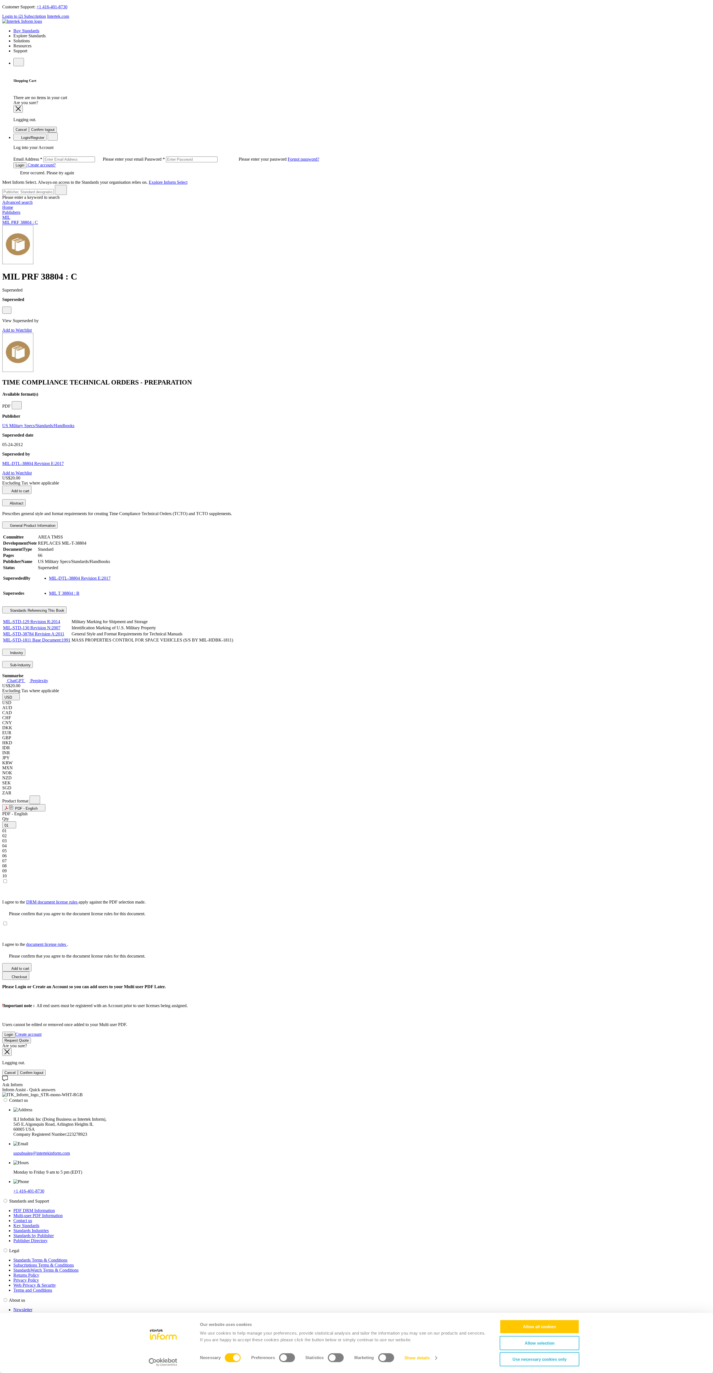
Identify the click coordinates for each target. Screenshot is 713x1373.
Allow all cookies (539, 1326)
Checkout (19, 977)
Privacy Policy (26, 1280)
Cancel (21, 130)
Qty (5, 818)
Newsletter (22, 1309)
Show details (417, 1357)
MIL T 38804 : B (64, 593)
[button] (11, 696)
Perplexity (38, 680)
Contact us (22, 1220)
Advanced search (17, 202)
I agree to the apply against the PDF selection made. (74, 902)
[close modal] (18, 109)
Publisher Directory (30, 1240)
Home (7, 207)
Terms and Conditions (32, 1290)
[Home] (22, 21)
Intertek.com (58, 16)
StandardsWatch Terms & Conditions (46, 1270)
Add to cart (20, 491)
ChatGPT (15, 680)
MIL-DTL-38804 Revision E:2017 (33, 463)
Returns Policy (26, 1275)
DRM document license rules (52, 902)
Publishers (11, 212)
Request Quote (16, 1040)
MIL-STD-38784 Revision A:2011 (33, 634)
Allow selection (540, 1343)
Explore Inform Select (168, 182)
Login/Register (32, 138)
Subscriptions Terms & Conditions (43, 1265)
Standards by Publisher (33, 1235)
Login (20, 165)
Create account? (41, 165)
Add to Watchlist (17, 330)
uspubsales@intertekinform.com (41, 1153)
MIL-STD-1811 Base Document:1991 (36, 640)
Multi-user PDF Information (38, 1215)
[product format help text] (35, 800)
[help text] (6, 310)
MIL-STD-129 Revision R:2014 (31, 621)
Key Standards (26, 1225)
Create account (28, 1034)
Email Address (79, 159)
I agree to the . (35, 944)
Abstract (16, 503)
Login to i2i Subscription (24, 16)
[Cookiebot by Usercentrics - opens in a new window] (163, 1362)
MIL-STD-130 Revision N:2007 (31, 627)
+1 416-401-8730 (51, 6)
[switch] (287, 1357)
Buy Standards (26, 30)
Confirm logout (43, 130)
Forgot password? (303, 159)
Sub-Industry (20, 665)
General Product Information (32, 525)
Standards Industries (31, 1230)
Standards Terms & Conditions (40, 1260)
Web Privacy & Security (34, 1285)
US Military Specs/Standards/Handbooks (38, 425)
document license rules (46, 944)
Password (216, 159)
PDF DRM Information (34, 1210)
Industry (16, 653)
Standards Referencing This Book (36, 610)
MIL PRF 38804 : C (20, 222)
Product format (16, 801)
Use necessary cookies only (539, 1359)
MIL (6, 217)
